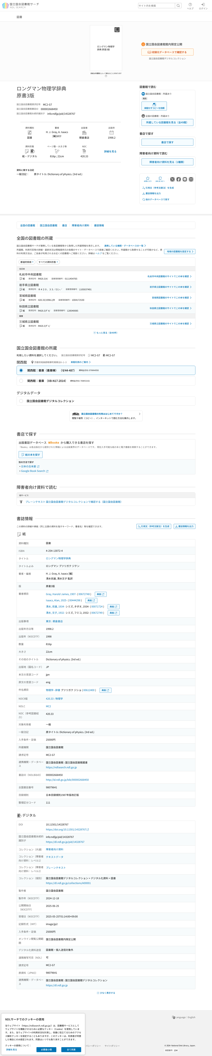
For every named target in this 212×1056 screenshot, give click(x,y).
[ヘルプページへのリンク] (106, 75)
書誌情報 (99, 225)
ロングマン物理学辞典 (58, 558)
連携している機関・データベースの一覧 (123, 245)
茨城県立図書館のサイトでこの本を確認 (169, 323)
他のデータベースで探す (157, 199)
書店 (64, 225)
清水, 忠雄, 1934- (55, 606)
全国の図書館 (27, 225)
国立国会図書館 (48, 225)
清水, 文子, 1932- (55, 612)
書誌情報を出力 (153, 193)
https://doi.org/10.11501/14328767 (66, 829)
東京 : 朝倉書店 (54, 621)
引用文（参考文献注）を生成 (160, 187)
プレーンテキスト (56, 867)
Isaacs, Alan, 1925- (56, 600)
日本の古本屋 (29, 466)
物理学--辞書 (53, 690)
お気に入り (148, 181)
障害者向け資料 (80, 225)
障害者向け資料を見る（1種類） (167, 162)
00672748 (84, 594)
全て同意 (71, 1049)
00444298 (74, 600)
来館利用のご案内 (79, 362)
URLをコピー (160, 181)
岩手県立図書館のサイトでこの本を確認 (169, 286)
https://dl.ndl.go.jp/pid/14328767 (65, 842)
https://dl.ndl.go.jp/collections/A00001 (68, 883)
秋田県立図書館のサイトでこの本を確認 (169, 308)
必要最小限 (46, 1049)
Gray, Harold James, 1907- (61, 594)
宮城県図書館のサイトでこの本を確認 (170, 297)
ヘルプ (190, 8)
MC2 (48, 706)
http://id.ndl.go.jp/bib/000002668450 (67, 779)
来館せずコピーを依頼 (154, 108)
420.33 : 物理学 (54, 698)
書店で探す (167, 142)
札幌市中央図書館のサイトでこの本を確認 (168, 276)
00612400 (89, 690)
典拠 (99, 594)
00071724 (97, 606)
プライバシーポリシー (90, 1045)
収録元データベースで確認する (169, 52)
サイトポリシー (112, 1045)
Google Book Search (33, 471)
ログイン (203, 8)
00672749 (97, 612)
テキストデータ (54, 857)
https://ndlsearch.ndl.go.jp (61, 767)
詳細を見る (110, 151)
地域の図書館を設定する (179, 251)
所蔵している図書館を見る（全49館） (167, 122)
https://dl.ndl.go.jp (57, 985)
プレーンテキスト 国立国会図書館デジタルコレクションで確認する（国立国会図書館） (74, 502)
